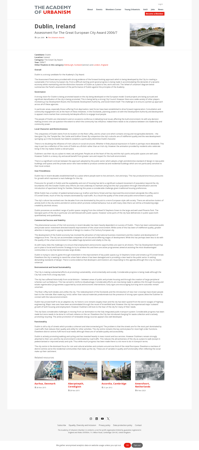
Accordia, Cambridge (114, 383)
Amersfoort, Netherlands (142, 385)
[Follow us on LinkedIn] (96, 418)
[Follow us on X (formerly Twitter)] (108, 418)
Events (99, 9)
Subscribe (61, 425)
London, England (100, 65)
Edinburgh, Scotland (73, 65)
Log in (160, 4)
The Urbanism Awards (56, 37)
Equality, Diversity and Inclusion (82, 425)
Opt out (137, 445)
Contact (138, 425)
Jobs (153, 9)
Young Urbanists (132, 9)
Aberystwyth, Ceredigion (76, 385)
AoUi (145, 9)
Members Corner (113, 9)
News (160, 9)
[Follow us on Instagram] (90, 418)
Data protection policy (122, 425)
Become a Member (154, 13)
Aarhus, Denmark (45, 383)
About (90, 9)
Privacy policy (104, 425)
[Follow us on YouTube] (102, 418)
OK (127, 445)
